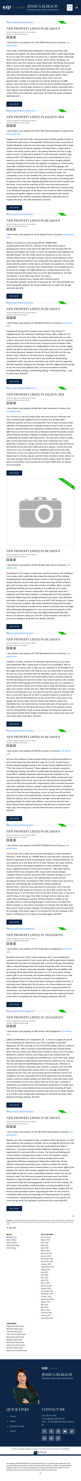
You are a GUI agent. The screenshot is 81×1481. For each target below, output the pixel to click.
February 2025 (46, 1286)
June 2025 (44, 1275)
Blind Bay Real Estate (33, 1220)
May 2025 (44, 1278)
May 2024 (44, 1305)
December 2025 (47, 1259)
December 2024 (47, 1291)
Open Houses (11, 1243)
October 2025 (46, 1264)
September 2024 (47, 1299)
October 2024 (46, 1297)
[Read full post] (40, 23)
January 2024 (46, 1315)
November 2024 (47, 1294)
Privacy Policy (42, 1449)
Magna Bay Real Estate (15, 1337)
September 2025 (47, 1267)
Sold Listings (11, 1248)
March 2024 (45, 1310)
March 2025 (45, 1283)
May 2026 (44, 1245)
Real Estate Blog (12, 1245)
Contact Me (70, 7)
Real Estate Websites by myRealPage (58, 1449)
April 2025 (45, 1280)
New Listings (11, 1240)
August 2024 (45, 1302)
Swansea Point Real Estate (16, 1351)
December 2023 (47, 1318)
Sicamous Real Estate (20, 34)
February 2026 (46, 1253)
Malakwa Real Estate (16, 1222)
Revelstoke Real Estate (29, 1222)
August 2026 (45, 1240)
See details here (13, 134)
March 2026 (45, 1251)
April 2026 (45, 1248)
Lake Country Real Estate (58, 1220)
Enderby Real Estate (45, 1220)
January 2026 (46, 1256)
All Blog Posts (11, 1237)
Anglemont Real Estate (20, 941)
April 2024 (45, 1307)
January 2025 (46, 1288)
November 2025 (47, 1261)
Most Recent (46, 1237)
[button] (70, 7)
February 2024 (46, 1313)
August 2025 (45, 1270)
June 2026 (45, 1243)
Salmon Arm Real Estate (21, 123)
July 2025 (44, 1272)
